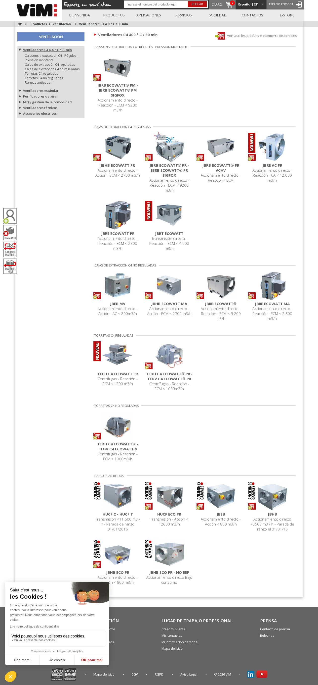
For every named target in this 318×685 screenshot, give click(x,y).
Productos (114, 15)
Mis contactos (171, 635)
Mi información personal (179, 642)
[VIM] (38, 9)
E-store (287, 15)
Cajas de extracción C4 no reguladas (52, 69)
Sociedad (218, 15)
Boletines (267, 635)
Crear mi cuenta (173, 629)
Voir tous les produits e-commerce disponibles (261, 35)
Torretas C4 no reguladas (44, 78)
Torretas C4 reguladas (41, 73)
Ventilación (51, 36)
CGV (135, 674)
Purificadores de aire (40, 96)
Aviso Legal (189, 674)
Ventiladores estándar (41, 90)
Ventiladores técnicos (40, 107)
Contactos (252, 15)
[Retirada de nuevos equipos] (12, 266)
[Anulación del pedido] (12, 233)
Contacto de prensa (275, 629)
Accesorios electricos (40, 113)
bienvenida (79, 15)
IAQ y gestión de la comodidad (47, 102)
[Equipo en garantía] (12, 249)
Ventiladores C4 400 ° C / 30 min (47, 50)
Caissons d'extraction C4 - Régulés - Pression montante (51, 57)
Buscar (197, 4)
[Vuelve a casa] (20, 24)
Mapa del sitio (172, 648)
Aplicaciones (148, 15)
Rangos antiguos (37, 82)
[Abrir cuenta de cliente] (12, 216)
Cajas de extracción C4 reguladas (50, 64)
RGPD (159, 674)
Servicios (183, 15)
